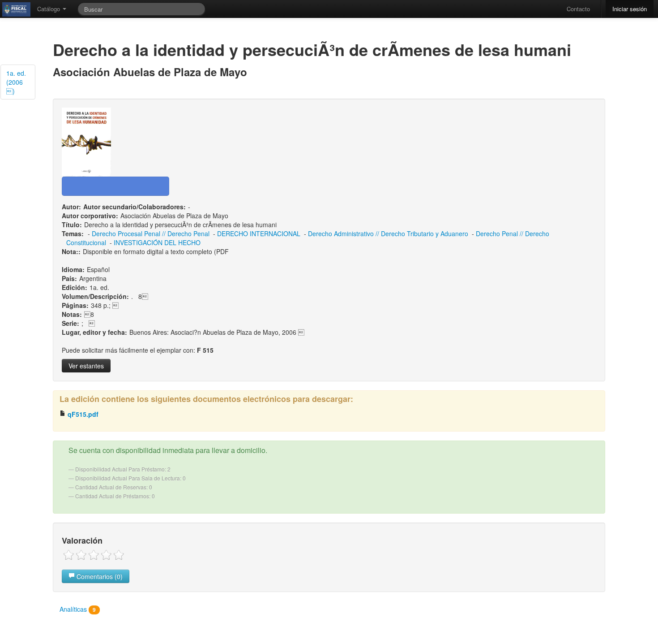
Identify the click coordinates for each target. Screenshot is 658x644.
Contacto (578, 8)
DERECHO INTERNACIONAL (258, 233)
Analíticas (78, 609)
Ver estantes (86, 365)
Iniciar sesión (629, 8)
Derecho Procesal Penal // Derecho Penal (150, 233)
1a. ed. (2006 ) (16, 82)
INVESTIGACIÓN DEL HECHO (157, 242)
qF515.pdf (82, 414)
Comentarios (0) (99, 576)
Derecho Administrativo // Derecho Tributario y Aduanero (388, 233)
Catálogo (49, 8)
